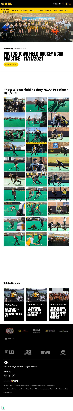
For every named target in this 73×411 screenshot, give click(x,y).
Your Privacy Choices (11, 389)
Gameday (39, 10)
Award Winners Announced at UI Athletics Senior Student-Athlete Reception (58, 312)
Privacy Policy (8, 386)
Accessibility (8, 392)
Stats (55, 10)
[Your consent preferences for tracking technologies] (3, 407)
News (61, 10)
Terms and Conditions (38, 386)
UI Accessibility (63, 389)
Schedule (24, 10)
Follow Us (48, 10)
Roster (31, 10)
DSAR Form (51, 386)
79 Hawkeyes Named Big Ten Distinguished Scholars (34, 311)
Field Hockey (8, 49)
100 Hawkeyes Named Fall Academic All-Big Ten (13, 312)
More (66, 10)
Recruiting (15, 10)
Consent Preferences (22, 386)
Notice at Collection (26, 389)
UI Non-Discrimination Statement (46, 389)
